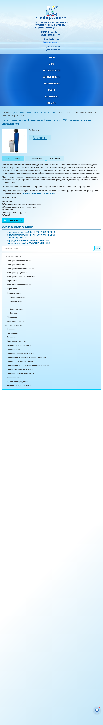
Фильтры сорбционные (17, 273)
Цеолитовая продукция (17, 381)
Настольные (12, 333)
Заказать (40, 138)
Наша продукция (12, 349)
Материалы (12, 317)
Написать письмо (50, 42)
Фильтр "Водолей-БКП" (18, 238)
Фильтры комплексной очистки (20, 269)
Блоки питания (16, 301)
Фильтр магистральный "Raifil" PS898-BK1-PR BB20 (31, 235)
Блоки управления (17, 297)
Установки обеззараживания (19, 285)
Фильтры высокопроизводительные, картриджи (28, 365)
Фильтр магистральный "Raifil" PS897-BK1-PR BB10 (31, 232)
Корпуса (13, 313)
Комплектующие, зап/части (19, 345)
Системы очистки (13, 256)
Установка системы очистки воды (39, 193)
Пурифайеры (12, 281)
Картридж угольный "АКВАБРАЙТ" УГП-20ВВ (28, 240)
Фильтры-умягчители (16, 265)
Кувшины (11, 329)
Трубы (12, 305)
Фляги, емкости (16, 309)
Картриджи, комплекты (17, 341)
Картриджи (12, 289)
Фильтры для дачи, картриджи (20, 373)
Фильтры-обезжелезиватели (19, 261)
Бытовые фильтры (13, 325)
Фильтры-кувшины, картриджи (20, 353)
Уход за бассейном (15, 321)
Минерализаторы (14, 377)
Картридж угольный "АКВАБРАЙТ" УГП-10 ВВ (28, 243)
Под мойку (11, 337)
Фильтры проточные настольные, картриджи (26, 357)
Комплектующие (14, 293)
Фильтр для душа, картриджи (20, 369)
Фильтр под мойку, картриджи (20, 361)
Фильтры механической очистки (21, 277)
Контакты (51, 103)
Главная (51, 57)
